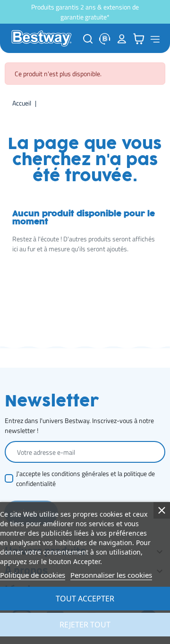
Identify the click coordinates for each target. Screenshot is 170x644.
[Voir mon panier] (138, 38)
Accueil (21, 103)
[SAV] (104, 38)
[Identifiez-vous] (122, 38)
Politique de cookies (32, 575)
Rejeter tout (85, 624)
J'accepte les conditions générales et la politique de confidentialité (85, 478)
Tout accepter (85, 598)
